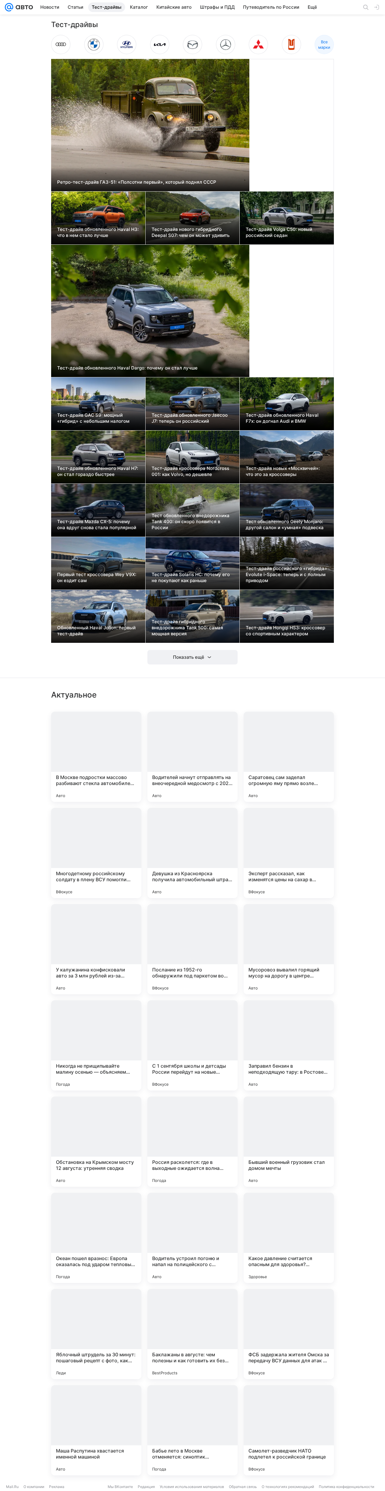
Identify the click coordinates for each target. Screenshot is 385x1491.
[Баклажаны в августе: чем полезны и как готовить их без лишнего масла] (192, 1334)
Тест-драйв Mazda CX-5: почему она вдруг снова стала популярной (96, 524)
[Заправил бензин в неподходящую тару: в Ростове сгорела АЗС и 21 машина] (289, 1045)
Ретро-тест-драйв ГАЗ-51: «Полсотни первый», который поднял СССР (136, 182)
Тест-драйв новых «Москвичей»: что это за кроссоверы (283, 471)
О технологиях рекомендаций (288, 1486)
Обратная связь (243, 1486)
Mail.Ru (12, 1486)
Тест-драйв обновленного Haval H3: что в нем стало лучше (98, 232)
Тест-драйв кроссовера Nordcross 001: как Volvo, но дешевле (190, 471)
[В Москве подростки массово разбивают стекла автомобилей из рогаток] (96, 757)
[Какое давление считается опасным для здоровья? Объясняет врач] (289, 1238)
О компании (33, 1486)
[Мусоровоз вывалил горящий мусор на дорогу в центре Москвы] (289, 949)
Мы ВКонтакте (120, 1486)
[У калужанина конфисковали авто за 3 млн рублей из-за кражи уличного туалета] (96, 949)
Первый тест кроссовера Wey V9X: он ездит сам (96, 577)
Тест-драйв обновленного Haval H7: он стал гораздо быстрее (97, 471)
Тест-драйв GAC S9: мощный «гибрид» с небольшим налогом (93, 418)
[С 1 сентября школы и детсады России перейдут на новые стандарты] (192, 1045)
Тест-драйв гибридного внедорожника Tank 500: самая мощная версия (187, 628)
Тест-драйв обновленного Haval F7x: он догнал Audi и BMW (282, 418)
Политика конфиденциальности (346, 1486)
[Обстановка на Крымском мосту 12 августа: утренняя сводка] (96, 1142)
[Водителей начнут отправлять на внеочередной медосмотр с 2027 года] (192, 757)
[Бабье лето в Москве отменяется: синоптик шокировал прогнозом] (192, 1430)
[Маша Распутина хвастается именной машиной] (96, 1430)
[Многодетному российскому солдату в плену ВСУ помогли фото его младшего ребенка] (96, 853)
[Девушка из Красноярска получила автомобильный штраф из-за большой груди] (192, 853)
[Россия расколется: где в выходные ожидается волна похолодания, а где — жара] (192, 1142)
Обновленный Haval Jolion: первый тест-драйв (96, 631)
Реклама (56, 1486)
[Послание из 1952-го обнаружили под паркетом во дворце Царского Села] (192, 949)
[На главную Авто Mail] (23, 7)
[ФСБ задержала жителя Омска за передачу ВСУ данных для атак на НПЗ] (289, 1334)
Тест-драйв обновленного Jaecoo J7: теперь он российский (190, 418)
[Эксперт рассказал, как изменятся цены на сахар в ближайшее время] (289, 853)
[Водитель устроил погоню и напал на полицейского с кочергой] (192, 1238)
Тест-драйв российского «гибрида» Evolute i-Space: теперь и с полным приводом (286, 574)
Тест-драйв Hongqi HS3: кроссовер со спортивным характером (285, 631)
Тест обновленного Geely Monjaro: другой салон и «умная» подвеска (285, 524)
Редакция (146, 1486)
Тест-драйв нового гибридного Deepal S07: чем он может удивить (190, 232)
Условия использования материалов (192, 1486)
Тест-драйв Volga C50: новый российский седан (279, 232)
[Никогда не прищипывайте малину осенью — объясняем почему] (96, 1045)
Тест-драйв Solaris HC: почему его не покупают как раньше (191, 577)
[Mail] (9, 7)
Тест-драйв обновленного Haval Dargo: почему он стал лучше (127, 368)
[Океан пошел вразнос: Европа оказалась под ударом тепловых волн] (96, 1238)
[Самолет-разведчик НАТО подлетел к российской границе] (289, 1430)
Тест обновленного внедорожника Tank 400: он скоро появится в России (190, 521)
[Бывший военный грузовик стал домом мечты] (289, 1142)
